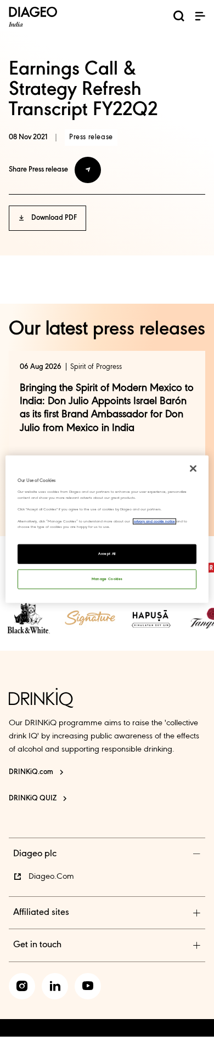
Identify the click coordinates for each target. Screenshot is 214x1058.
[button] (199, 15)
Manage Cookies (107, 579)
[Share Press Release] (88, 170)
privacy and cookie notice (154, 521)
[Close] (193, 469)
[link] (28, 618)
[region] (107, 529)
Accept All (107, 553)
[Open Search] (178, 18)
